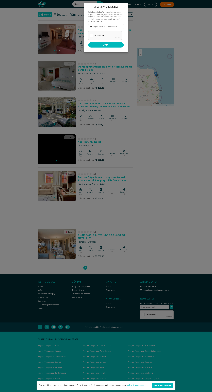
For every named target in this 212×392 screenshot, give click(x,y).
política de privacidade (135, 385)
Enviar (106, 45)
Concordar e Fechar (162, 385)
